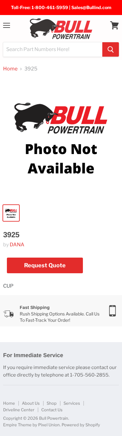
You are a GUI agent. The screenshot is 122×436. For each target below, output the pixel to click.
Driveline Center (18, 409)
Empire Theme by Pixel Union (31, 424)
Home (10, 69)
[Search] (110, 49)
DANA (17, 245)
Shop (52, 403)
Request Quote (45, 265)
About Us (31, 403)
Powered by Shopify (81, 424)
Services (72, 403)
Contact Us (52, 409)
